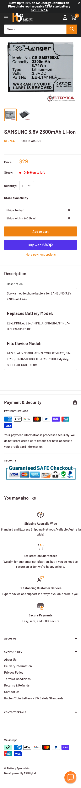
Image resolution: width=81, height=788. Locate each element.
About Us (10, 659)
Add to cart (40, 231)
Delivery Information (18, 666)
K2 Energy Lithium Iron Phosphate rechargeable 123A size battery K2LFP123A (39, 6)
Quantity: (10, 186)
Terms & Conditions (17, 679)
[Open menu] (6, 17)
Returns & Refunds (16, 685)
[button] (70, 777)
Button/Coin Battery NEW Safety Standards (33, 698)
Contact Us (11, 692)
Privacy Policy (13, 672)
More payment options (41, 254)
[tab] (14, 284)
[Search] (71, 29)
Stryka (9, 141)
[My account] (65, 17)
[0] (73, 17)
